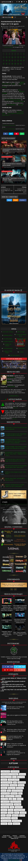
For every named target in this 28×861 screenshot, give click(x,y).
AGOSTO (14, 50)
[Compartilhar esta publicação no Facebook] (5, 134)
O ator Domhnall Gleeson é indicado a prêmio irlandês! (12, 164)
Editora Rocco (12, 788)
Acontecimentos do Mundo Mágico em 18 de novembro (13, 150)
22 (18, 60)
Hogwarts (22, 82)
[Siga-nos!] (19, 2)
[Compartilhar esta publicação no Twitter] (11, 134)
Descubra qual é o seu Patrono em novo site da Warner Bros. (15, 707)
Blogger (15, 200)
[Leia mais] (16, 407)
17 (3, 60)
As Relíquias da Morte (7, 156)
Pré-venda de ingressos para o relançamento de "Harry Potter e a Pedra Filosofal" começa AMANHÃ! (15, 441)
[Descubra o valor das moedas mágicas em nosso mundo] (20, 544)
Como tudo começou (7, 331)
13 (15, 57)
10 (6, 57)
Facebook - (22, 200)
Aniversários (22, 774)
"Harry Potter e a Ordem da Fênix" (8, 128)
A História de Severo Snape (7, 620)
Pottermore (4, 810)
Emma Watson (20, 788)
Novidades (20, 799)
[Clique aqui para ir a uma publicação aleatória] (14, 494)
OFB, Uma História (15, 355)
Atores (14, 777)
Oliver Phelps (17, 804)
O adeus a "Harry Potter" (8, 351)
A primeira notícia (7, 335)
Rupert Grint (15, 815)
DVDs (15, 782)
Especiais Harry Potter (17, 790)
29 (15, 63)
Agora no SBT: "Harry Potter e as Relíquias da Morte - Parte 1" (13, 179)
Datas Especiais (4, 785)
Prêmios (17, 812)
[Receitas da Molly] (7, 532)
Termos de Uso (14, 838)
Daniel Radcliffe (21, 782)
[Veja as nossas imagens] (24, 2)
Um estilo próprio (7, 338)
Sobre (10, 837)
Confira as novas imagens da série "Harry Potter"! (15, 472)
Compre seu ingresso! (13, 860)
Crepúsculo (3, 779)
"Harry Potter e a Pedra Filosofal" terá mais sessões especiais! (16, 428)
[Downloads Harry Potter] (7, 544)
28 (12, 63)
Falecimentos (14, 793)
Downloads (21, 785)
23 (21, 60)
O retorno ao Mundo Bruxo (21, 335)
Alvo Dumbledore (11, 104)
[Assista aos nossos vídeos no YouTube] (22, 2)
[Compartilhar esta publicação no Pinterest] (16, 134)
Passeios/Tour (19, 807)
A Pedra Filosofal (15, 771)
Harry (3, 84)
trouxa (15, 101)
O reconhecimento (8, 348)
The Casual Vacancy (5, 818)
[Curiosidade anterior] (11, 589)
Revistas (3, 815)
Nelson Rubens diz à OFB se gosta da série (12, 684)
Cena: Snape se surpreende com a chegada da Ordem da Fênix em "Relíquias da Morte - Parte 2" (20, 608)
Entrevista (3, 790)
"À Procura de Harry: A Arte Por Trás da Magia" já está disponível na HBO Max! (15, 460)
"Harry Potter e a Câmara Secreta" (8, 125)
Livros (14, 799)
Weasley (4, 87)
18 (6, 60)
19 (9, 60)
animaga (9, 380)
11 (9, 57)
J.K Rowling (18, 796)
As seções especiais (8, 341)
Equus (9, 790)
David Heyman (13, 785)
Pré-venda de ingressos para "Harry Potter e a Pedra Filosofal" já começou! (15, 434)
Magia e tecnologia (21, 338)
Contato (14, 835)
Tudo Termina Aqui (17, 821)
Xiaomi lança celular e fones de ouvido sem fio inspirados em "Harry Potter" (16, 730)
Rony (6, 84)
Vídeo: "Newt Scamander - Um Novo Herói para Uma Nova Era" (20, 634)
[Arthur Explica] (7, 535)
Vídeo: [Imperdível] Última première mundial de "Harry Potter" (13, 682)
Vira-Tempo (4, 823)
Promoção (10, 812)
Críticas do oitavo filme (13, 779)
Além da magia (21, 331)
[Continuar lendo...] (14, 395)
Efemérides (6, 28)
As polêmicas (21, 341)
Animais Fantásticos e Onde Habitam (9, 774)
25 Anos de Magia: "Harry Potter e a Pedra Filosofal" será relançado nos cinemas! (16, 447)
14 (18, 57)
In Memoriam (21, 348)
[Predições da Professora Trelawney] (20, 540)
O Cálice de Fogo (5, 801)
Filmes (20, 793)
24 (23, 60)
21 (15, 60)
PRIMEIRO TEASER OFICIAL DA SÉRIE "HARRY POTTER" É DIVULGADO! (14, 485)
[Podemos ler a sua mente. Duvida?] (20, 535)
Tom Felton (14, 818)
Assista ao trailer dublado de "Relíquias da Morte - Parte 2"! (14, 678)
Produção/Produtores (19, 810)
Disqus (9, 200)
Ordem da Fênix (4, 807)
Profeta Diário (10, 377)
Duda (19, 101)
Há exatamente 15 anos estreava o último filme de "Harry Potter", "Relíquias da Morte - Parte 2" (16, 453)
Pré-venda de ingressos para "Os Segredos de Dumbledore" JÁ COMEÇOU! (15, 737)
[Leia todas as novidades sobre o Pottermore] (13, 549)
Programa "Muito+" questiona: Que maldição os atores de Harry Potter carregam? (7, 608)
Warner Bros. (16, 823)
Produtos (10, 810)
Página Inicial (6, 835)
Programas (3, 812)
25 (3, 63)
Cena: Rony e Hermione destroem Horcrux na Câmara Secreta (20, 621)
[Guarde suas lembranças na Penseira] (20, 532)
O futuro (21, 352)
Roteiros (9, 815)
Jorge (13, 84)
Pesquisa (4, 837)
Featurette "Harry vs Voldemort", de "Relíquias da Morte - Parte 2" (6, 634)
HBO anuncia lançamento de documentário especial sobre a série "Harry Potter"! (16, 466)
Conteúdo (22, 835)
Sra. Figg (20, 104)
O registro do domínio (8, 344)
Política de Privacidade (20, 837)
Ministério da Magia (8, 47)
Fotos (2, 796)
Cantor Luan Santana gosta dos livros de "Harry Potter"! (13, 687)
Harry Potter (16, 45)
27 (9, 63)
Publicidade (23, 812)
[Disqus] (13, 223)
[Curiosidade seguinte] (15, 589)
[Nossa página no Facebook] (17, 2)
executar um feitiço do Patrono (13, 99)
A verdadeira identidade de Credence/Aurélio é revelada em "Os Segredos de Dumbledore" (16, 752)
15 (21, 57)
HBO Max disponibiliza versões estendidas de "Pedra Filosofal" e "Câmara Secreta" (15, 722)
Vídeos (10, 823)
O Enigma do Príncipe (15, 801)
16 (23, 57)
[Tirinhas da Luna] (7, 540)
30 (18, 63)
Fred (10, 84)
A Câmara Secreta (5, 771)
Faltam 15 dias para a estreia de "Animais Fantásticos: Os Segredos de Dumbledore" (16, 745)
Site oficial (22, 815)
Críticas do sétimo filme (6, 782)
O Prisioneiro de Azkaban (7, 804)
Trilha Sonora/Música (6, 821)
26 (6, 63)
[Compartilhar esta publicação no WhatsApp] (22, 134)
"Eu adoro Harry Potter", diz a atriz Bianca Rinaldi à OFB (14, 690)
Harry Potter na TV (10, 796)
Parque (12, 807)
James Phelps (4, 799)
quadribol (21, 84)
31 (21, 63)
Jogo (10, 799)
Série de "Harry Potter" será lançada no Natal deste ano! (15, 479)
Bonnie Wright (21, 777)
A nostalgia (21, 345)
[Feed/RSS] (26, 2)
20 (12, 60)
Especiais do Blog (5, 793)
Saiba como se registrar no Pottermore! (17, 715)
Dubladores (4, 788)
